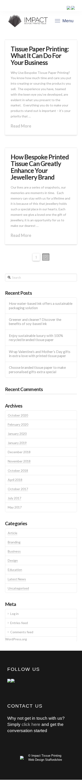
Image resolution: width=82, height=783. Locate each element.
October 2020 (18, 415)
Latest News (17, 579)
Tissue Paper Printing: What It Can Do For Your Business (40, 55)
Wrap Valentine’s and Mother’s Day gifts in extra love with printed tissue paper (39, 354)
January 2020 (17, 434)
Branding (14, 542)
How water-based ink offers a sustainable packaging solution (40, 305)
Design (13, 560)
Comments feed (21, 632)
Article (12, 533)
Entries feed (19, 623)
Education (15, 570)
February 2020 (18, 424)
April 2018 (15, 480)
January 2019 (17, 443)
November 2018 (19, 461)
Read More (21, 125)
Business (14, 551)
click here (31, 724)
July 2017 (14, 498)
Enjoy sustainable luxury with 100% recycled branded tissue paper (36, 337)
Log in (14, 614)
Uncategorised (18, 588)
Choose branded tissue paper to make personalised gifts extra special (37, 369)
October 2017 (18, 489)
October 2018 (18, 470)
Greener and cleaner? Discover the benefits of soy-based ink (35, 321)
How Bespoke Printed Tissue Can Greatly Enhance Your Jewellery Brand (40, 167)
